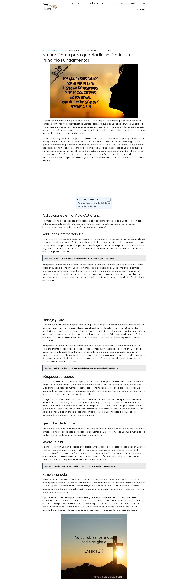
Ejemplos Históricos (87, 206)
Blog (144, 3)
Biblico (104, 3)
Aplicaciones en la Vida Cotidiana (94, 203)
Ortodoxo (92, 3)
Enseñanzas (118, 3)
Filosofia (132, 3)
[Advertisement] (94, 31)
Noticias (80, 3)
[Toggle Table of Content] (107, 200)
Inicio (71, 3)
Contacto (141, 9)
